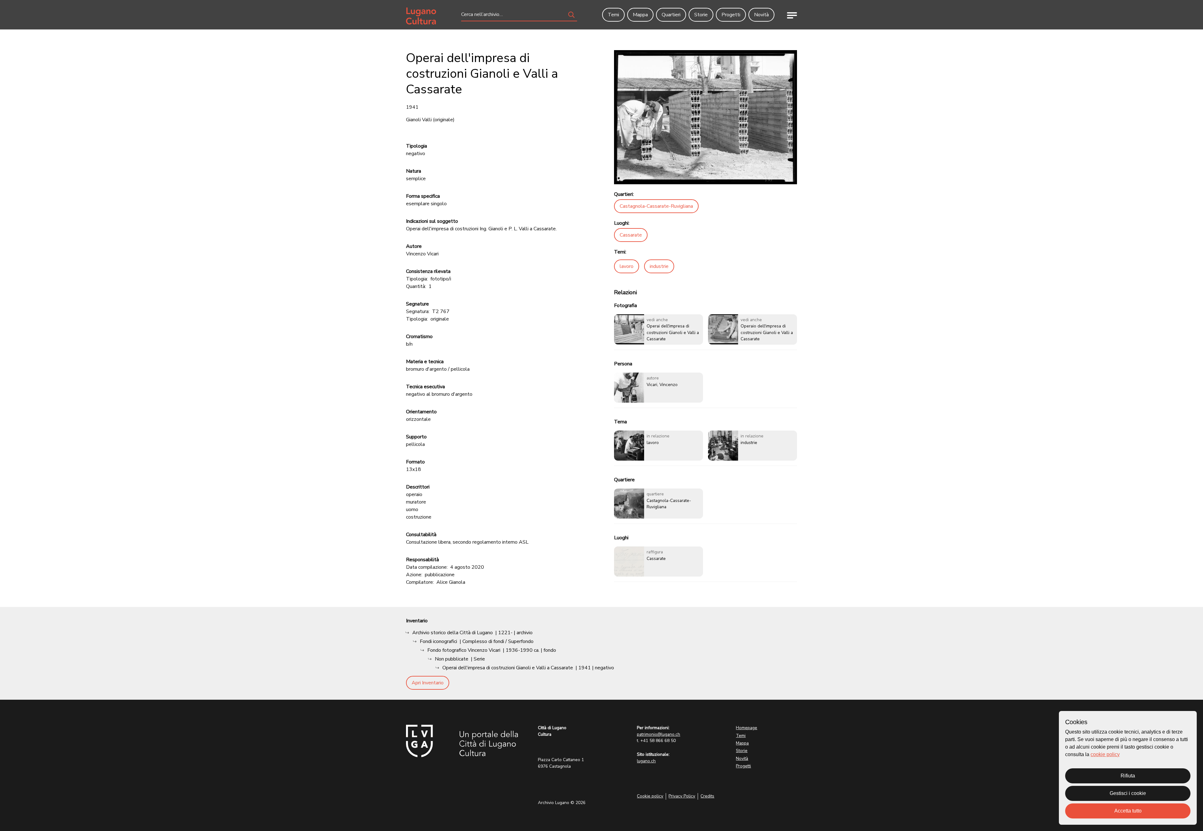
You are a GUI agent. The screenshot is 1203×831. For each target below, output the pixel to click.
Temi (741, 736)
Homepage (746, 728)
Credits (707, 796)
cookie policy (1105, 754)
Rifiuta (1128, 775)
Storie (741, 751)
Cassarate (631, 235)
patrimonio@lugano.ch (658, 734)
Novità (742, 758)
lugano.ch (646, 761)
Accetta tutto (1128, 810)
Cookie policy (650, 796)
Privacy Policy (682, 796)
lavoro (626, 266)
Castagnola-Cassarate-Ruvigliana (656, 206)
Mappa (742, 743)
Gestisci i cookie (1128, 793)
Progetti (743, 766)
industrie (659, 266)
